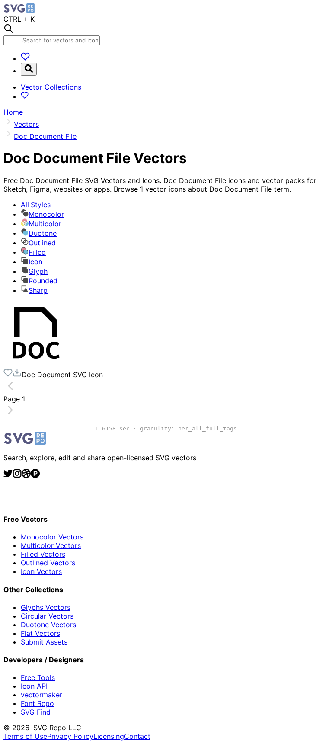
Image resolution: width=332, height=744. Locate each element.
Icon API (34, 686)
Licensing (108, 736)
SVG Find (36, 712)
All (36, 204)
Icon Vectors (41, 571)
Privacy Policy (70, 736)
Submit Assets (44, 642)
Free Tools (38, 677)
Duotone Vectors (48, 624)
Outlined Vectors (48, 562)
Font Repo (37, 703)
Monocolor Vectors (52, 536)
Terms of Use (25, 736)
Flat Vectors (40, 633)
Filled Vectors (43, 554)
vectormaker (41, 694)
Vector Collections (51, 87)
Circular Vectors (47, 616)
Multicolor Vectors (51, 545)
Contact (137, 736)
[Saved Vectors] (25, 58)
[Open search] (29, 69)
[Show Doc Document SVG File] (35, 363)
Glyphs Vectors (45, 607)
